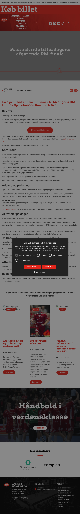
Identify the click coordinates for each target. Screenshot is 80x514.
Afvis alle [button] (49, 267)
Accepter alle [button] (32, 267)
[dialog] (40, 257)
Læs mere (56, 250)
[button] (40, 272)
